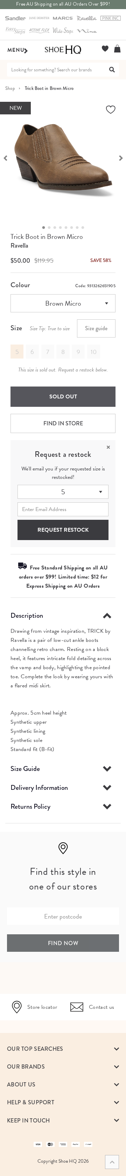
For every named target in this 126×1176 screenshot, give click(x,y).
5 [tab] (67, 227)
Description (26, 615)
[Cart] (117, 48)
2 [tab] (51, 227)
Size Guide (25, 769)
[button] (63, 1049)
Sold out (63, 396)
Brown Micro (63, 303)
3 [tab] (56, 227)
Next (120, 157)
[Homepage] (63, 50)
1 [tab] (45, 227)
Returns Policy (30, 806)
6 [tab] (73, 227)
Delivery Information (39, 787)
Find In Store (63, 423)
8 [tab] (84, 227)
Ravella (19, 245)
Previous (5, 157)
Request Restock (63, 530)
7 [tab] (79, 227)
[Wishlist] (105, 48)
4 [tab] (62, 227)
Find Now (63, 943)
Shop (10, 88)
